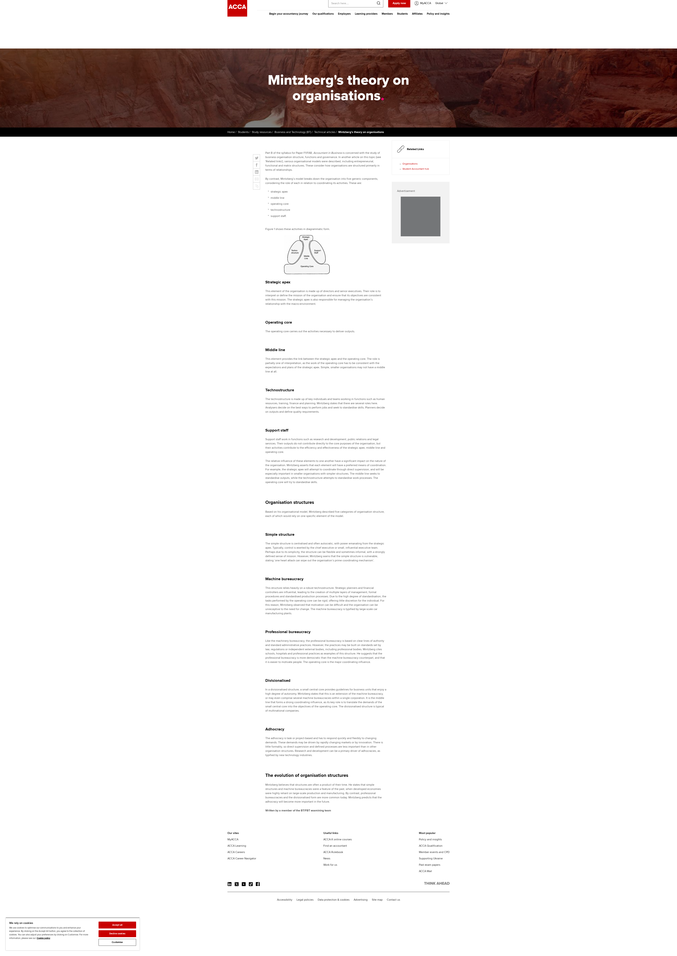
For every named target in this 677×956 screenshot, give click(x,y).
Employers (344, 13)
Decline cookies (117, 933)
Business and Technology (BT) (293, 132)
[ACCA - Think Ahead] (237, 15)
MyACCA (232, 839)
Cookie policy (43, 938)
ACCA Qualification (431, 846)
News (326, 858)
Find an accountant (335, 846)
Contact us (393, 900)
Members (387, 13)
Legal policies (305, 900)
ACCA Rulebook (333, 852)
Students (402, 13)
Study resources (262, 132)
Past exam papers (429, 865)
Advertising (361, 900)
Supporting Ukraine (431, 858)
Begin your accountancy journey (288, 13)
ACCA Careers (236, 852)
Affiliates (417, 13)
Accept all (117, 925)
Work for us (330, 865)
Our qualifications (323, 13)
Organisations (410, 163)
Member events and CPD (434, 852)
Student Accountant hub (415, 168)
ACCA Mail (425, 871)
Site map (377, 900)
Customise (117, 942)
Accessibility (284, 900)
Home (231, 132)
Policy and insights (438, 13)
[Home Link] (437, 884)
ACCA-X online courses (337, 839)
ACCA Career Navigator (241, 858)
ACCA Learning (236, 846)
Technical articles (324, 132)
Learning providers (366, 13)
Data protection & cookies (333, 900)
